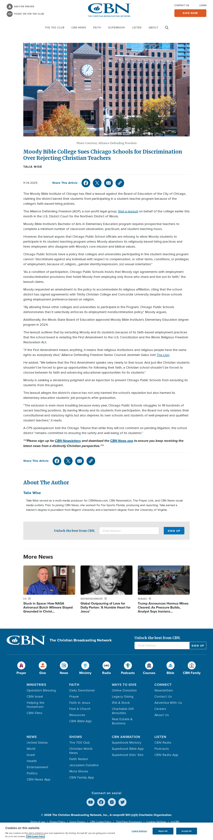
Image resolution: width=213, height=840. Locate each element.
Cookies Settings (156, 821)
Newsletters (163, 690)
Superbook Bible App (128, 749)
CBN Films (34, 713)
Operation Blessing (41, 690)
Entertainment (37, 767)
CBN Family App (81, 778)
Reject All (162, 831)
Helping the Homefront (35, 705)
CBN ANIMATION (126, 736)
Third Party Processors (129, 821)
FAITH (97, 27)
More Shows (78, 771)
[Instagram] (112, 802)
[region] (106, 831)
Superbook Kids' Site (127, 755)
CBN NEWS (78, 27)
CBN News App (38, 780)
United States (37, 743)
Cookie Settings (139, 831)
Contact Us (181, 5)
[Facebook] (86, 183)
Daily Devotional (82, 690)
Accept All (186, 831)
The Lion (163, 355)
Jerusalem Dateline (84, 765)
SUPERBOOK (116, 27)
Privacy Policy (57, 821)
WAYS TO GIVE (124, 684)
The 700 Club (54, 27)
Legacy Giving (123, 697)
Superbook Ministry (126, 743)
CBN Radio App (166, 755)
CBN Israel (35, 697)
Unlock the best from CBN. (74, 531)
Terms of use (37, 821)
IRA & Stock (121, 703)
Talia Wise (32, 167)
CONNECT (163, 684)
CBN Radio (162, 743)
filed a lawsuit (128, 211)
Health (32, 761)
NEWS (32, 736)
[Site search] (167, 29)
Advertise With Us (168, 703)
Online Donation (124, 690)
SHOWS (75, 736)
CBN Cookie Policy (100, 821)
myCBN (175, 821)
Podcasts (161, 749)
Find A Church (80, 709)
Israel (31, 755)
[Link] (119, 183)
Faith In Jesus (79, 703)
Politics (32, 773)
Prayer (74, 697)
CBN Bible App (80, 721)
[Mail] (108, 183)
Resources (77, 715)
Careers (160, 709)
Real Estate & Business (122, 721)
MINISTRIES (36, 684)
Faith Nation (78, 759)
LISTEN (137, 27)
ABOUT (153, 27)
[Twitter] (97, 183)
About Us (161, 715)
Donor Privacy (77, 821)
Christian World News (81, 751)
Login (202, 5)
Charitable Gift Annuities (123, 711)
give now (190, 13)
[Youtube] (91, 802)
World (31, 749)
